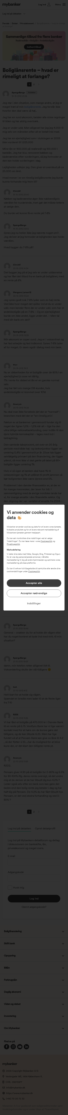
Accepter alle (34, 583)
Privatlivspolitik (13, 544)
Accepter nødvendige (34, 593)
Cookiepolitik (46, 541)
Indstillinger (34, 603)
